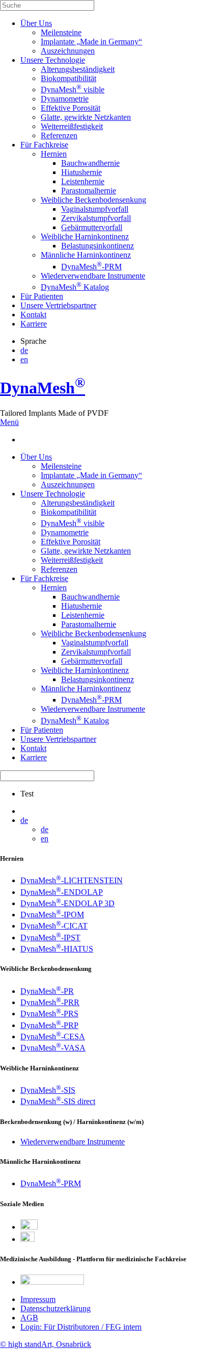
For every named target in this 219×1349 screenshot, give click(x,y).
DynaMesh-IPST (50, 937)
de (24, 350)
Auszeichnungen (68, 50)
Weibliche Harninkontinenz (85, 236)
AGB (29, 1317)
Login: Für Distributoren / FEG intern (81, 1326)
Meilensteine (61, 32)
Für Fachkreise (44, 144)
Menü (9, 422)
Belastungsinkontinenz (97, 245)
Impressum (38, 1299)
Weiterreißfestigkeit (72, 126)
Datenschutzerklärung (55, 1308)
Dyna (42, 388)
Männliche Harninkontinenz (86, 255)
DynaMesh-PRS (49, 1013)
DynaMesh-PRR (49, 1002)
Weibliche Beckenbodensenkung (93, 199)
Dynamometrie (65, 98)
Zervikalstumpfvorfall (96, 218)
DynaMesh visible (72, 89)
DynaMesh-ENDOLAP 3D (67, 903)
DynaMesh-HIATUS (56, 948)
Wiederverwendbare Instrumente (93, 275)
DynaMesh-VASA (53, 1047)
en (24, 359)
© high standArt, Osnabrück (45, 1344)
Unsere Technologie (52, 60)
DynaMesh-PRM (91, 266)
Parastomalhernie (88, 190)
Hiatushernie (81, 172)
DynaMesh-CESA (52, 1036)
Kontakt (33, 314)
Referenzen (59, 135)
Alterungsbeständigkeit (78, 69)
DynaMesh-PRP (49, 1025)
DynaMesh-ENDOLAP (61, 892)
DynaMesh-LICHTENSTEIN (71, 880)
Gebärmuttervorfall (91, 227)
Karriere (33, 323)
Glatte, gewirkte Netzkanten (86, 117)
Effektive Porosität (70, 108)
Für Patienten (41, 296)
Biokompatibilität (68, 78)
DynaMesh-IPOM (52, 914)
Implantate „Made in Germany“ (91, 41)
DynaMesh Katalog (75, 287)
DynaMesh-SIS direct (57, 1101)
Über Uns (36, 23)
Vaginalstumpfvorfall (94, 209)
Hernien (54, 153)
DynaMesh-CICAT (54, 925)
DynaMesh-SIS (47, 1090)
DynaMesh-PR (47, 991)
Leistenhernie (82, 181)
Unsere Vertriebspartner (58, 305)
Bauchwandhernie (90, 163)
